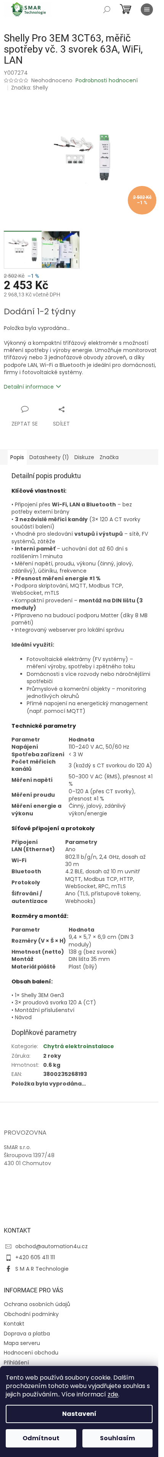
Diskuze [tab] (84, 457)
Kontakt (14, 1323)
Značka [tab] (109, 457)
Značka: (29, 87)
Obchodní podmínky (31, 1314)
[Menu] (146, 9)
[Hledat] (106, 9)
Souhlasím (117, 1438)
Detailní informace (29, 387)
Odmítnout (41, 1438)
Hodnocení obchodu (31, 1352)
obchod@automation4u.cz (51, 1246)
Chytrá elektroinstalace (78, 1046)
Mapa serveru (22, 1343)
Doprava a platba (27, 1333)
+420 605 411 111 (35, 1257)
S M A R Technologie (42, 1269)
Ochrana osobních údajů (37, 1304)
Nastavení (79, 1413)
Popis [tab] (17, 457)
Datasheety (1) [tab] (49, 457)
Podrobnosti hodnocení (107, 80)
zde (113, 1394)
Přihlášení (16, 1362)
